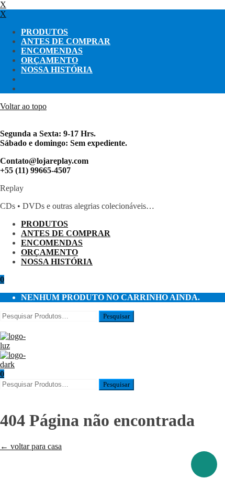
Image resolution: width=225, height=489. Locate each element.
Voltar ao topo (23, 106)
